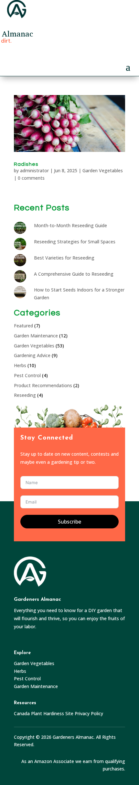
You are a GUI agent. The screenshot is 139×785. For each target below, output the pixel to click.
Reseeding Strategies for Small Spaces (74, 242)
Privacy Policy (89, 713)
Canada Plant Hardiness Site (43, 713)
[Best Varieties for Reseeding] (21, 262)
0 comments (31, 178)
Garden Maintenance (36, 336)
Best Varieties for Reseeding (64, 258)
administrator (34, 170)
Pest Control (27, 375)
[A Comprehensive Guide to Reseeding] (21, 278)
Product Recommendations (43, 385)
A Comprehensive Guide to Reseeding (73, 274)
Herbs (20, 365)
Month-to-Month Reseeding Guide (70, 225)
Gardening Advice (32, 355)
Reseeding (25, 395)
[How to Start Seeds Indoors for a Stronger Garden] (21, 294)
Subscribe (69, 521)
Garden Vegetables (102, 170)
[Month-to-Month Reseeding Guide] (21, 230)
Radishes (26, 164)
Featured (23, 326)
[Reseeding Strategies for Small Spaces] (21, 246)
